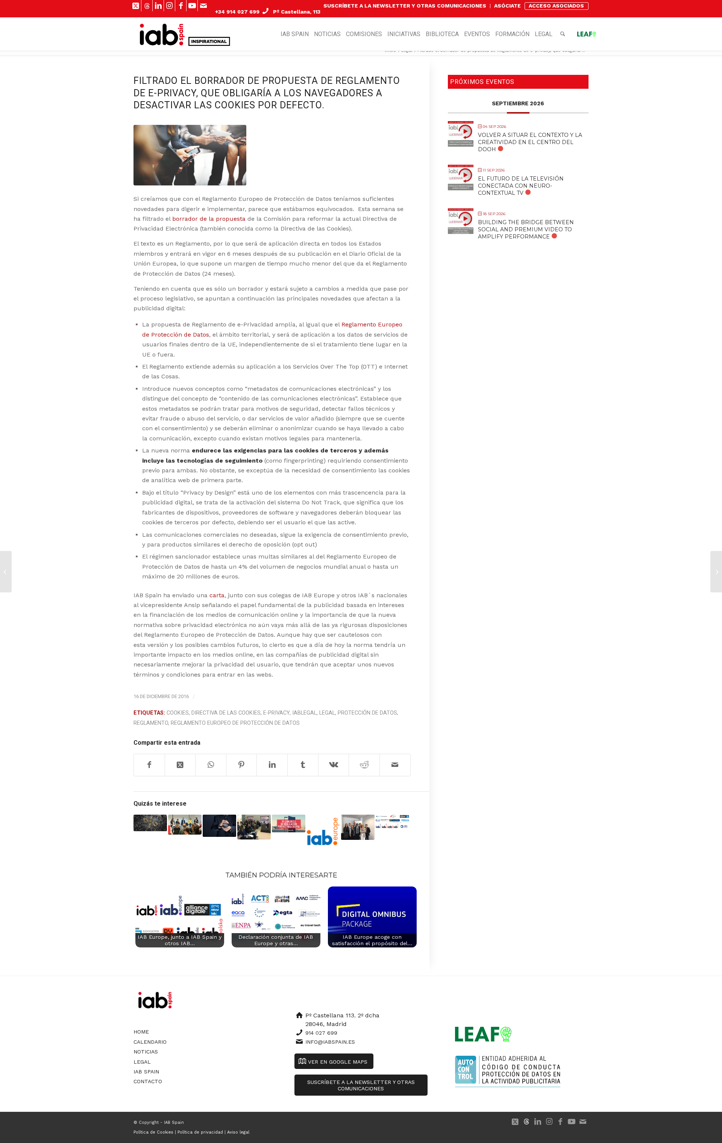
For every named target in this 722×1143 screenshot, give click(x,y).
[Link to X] (135, 5)
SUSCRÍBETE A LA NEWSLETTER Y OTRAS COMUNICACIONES (404, 6)
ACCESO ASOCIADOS (556, 6)
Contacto (147, 1081)
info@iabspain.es (330, 1042)
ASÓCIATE (507, 6)
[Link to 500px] (146, 5)
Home (141, 1032)
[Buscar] (562, 34)
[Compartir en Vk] (334, 765)
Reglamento (150, 723)
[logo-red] (162, 34)
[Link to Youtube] (192, 5)
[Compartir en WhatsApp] (211, 765)
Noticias (145, 1052)
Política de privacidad (200, 1132)
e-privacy (276, 713)
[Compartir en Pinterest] (241, 765)
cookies (178, 713)
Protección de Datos (367, 713)
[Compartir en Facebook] (149, 765)
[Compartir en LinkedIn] (272, 765)
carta (216, 595)
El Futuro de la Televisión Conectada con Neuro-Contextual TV (521, 185)
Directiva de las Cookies (226, 713)
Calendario (150, 1042)
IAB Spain (146, 1072)
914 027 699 (321, 1033)
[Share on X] (180, 765)
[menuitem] (405, 6)
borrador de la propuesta (209, 218)
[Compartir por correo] (395, 765)
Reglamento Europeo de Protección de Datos (235, 723)
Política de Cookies (153, 1132)
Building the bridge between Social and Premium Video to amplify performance (526, 229)
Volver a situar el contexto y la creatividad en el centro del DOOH (530, 142)
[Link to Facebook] (180, 5)
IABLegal (304, 713)
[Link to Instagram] (169, 5)
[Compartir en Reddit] (364, 765)
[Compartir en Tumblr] (303, 765)
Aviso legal (238, 1132)
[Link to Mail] (203, 5)
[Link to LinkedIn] (158, 5)
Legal (327, 713)
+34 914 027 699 (237, 12)
